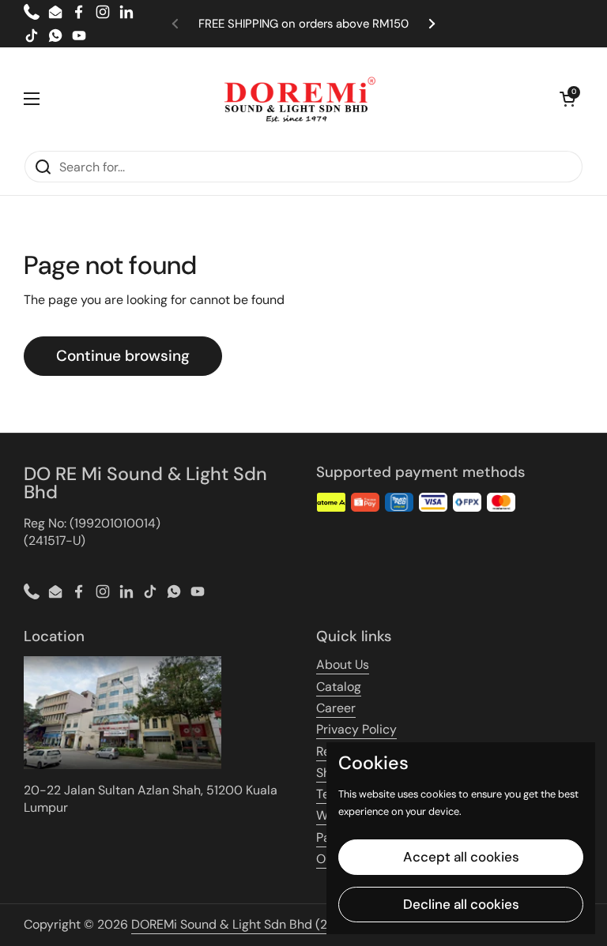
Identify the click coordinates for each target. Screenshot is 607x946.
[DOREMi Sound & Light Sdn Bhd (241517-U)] (299, 98)
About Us (342, 664)
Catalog (338, 686)
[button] (567, 98)
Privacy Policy (356, 729)
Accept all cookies (461, 856)
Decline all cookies (461, 904)
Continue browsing (123, 356)
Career (336, 708)
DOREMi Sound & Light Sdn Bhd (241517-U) (254, 924)
